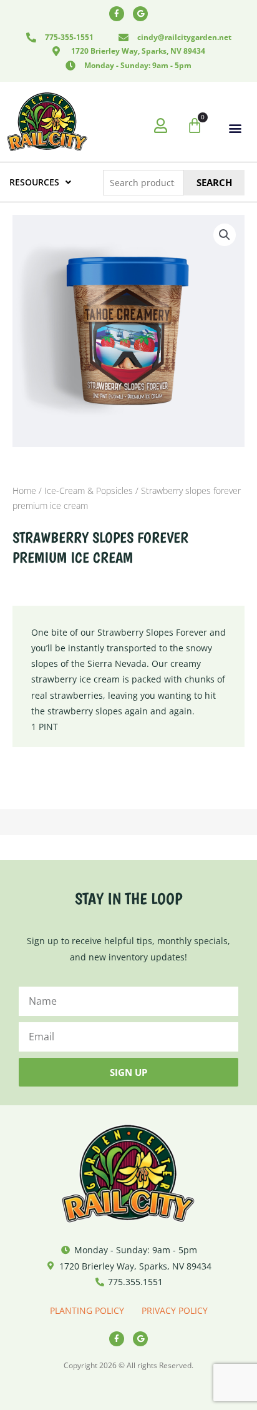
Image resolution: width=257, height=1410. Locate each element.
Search (214, 182)
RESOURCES (34, 182)
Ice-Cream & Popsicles (88, 490)
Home (24, 490)
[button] (235, 128)
